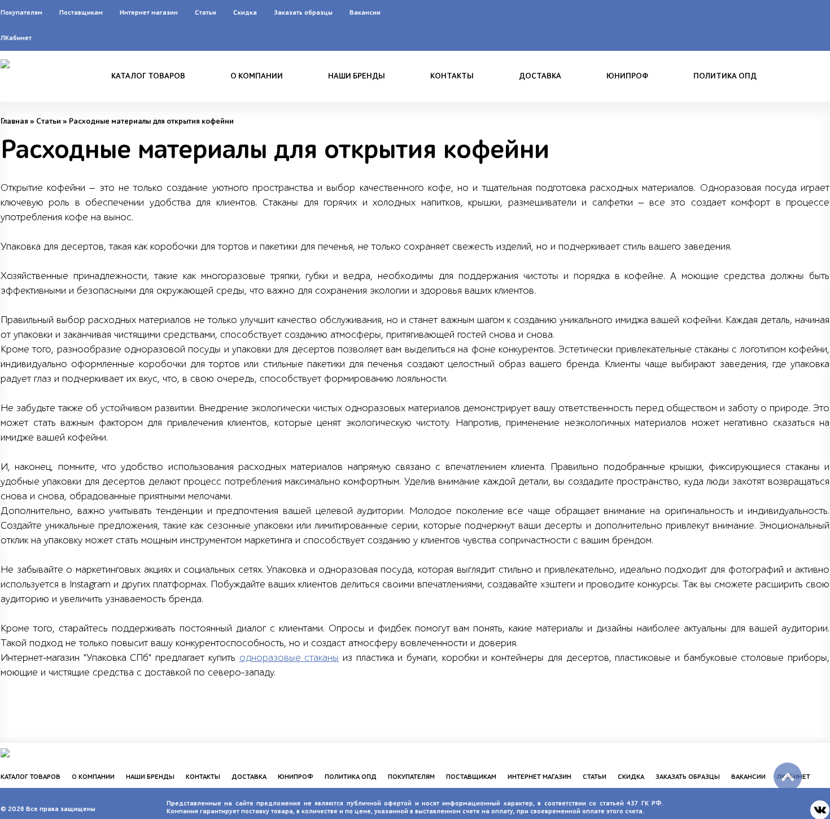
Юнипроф (627, 76)
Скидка (245, 12)
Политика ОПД (725, 76)
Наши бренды (356, 76)
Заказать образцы (303, 12)
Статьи (205, 12)
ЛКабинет (16, 38)
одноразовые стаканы (289, 658)
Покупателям (21, 12)
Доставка (540, 76)
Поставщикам (81, 12)
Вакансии (365, 12)
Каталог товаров (148, 76)
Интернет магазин (149, 12)
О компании (256, 76)
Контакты (452, 76)
